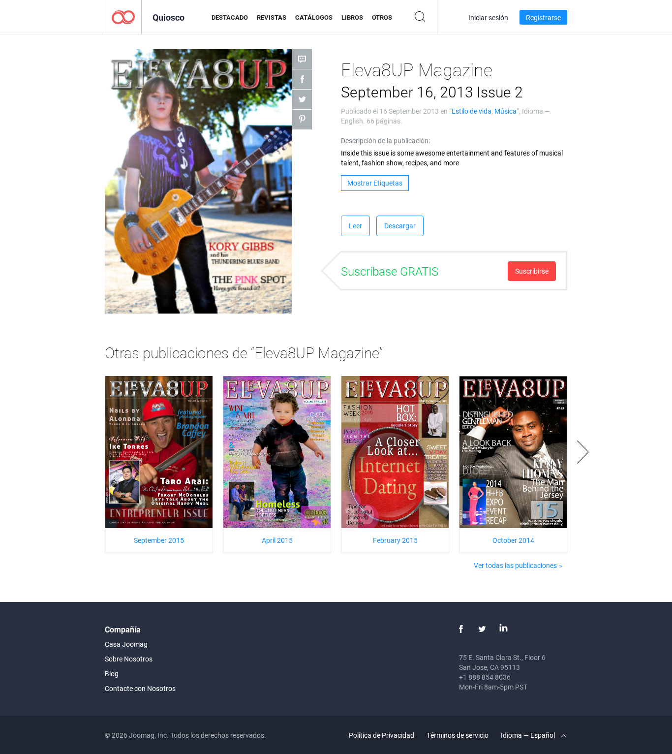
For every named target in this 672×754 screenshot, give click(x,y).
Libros (352, 17)
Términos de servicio (458, 735)
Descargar (400, 225)
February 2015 (395, 540)
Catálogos (314, 17)
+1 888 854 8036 (485, 677)
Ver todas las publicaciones (515, 565)
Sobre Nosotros (129, 658)
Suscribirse (532, 271)
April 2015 (277, 540)
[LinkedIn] (503, 629)
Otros (382, 17)
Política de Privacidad (381, 735)
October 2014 (513, 540)
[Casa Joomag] (123, 16)
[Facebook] (461, 629)
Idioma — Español (528, 735)
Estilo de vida (471, 111)
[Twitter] (482, 629)
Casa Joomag (126, 644)
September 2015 (159, 540)
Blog (112, 673)
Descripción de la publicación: (385, 140)
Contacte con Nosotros (140, 688)
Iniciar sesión (488, 17)
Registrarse (543, 17)
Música (505, 111)
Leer (355, 225)
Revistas (271, 17)
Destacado (230, 17)
